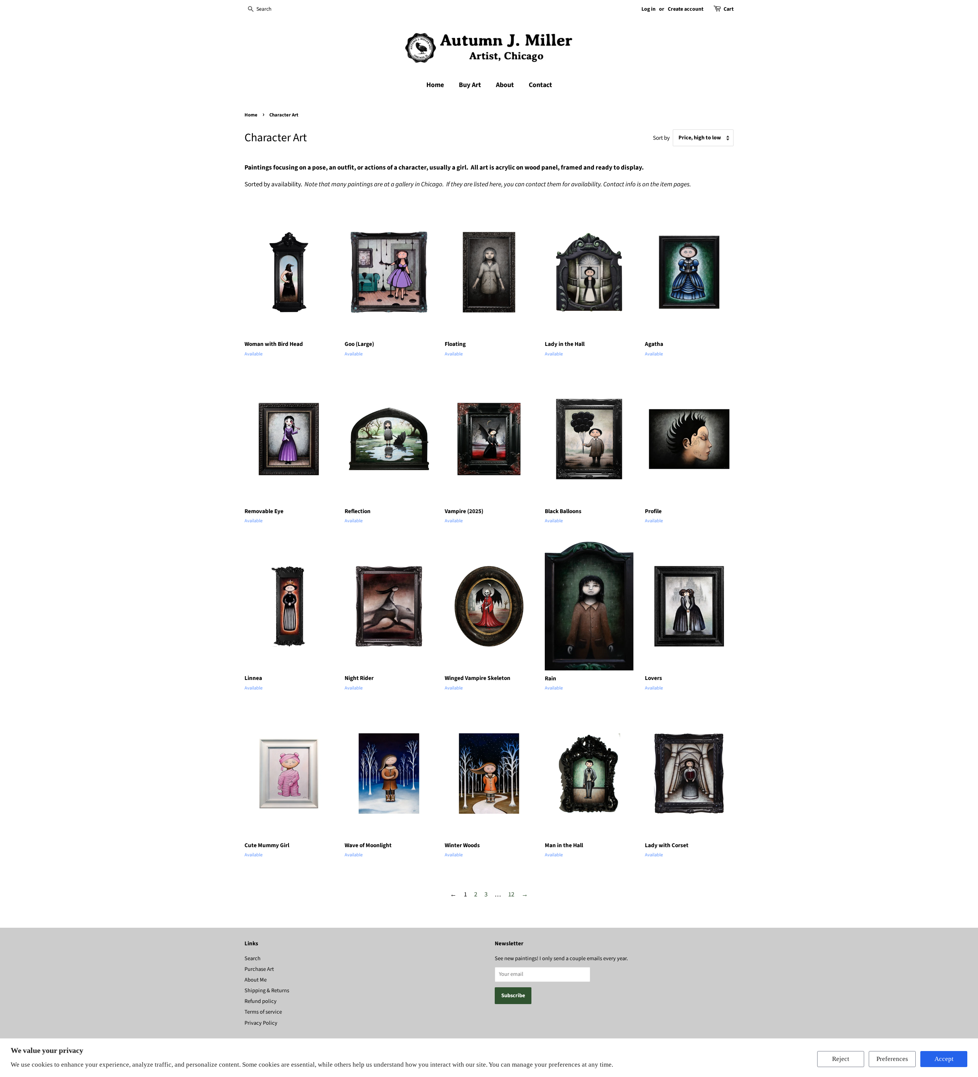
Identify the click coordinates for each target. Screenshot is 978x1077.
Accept (944, 1058)
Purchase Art (259, 969)
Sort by (661, 138)
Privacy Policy (260, 1023)
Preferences (892, 1058)
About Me (255, 980)
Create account (685, 9)
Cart (729, 9)
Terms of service (263, 1012)
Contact (540, 85)
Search (252, 958)
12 (511, 894)
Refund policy (260, 1001)
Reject (840, 1058)
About (505, 85)
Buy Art (470, 85)
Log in (648, 9)
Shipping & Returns (266, 991)
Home (435, 85)
